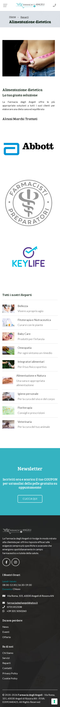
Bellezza (23, 306)
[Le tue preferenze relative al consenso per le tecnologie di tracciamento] (54, 701)
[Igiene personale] (8, 396)
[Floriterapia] (8, 410)
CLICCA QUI (30, 498)
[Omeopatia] (8, 350)
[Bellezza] (8, 308)
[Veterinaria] (8, 424)
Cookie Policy (9, 678)
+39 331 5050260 (16, 611)
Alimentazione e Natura (31, 375)
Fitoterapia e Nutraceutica (34, 320)
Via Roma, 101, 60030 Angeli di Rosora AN (30, 595)
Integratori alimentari (31, 361)
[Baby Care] (8, 336)
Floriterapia (25, 407)
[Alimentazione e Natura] (7, 380)
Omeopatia (25, 347)
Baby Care (24, 333)
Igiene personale (28, 393)
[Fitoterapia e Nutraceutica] (8, 322)
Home (12, 16)
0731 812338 (14, 606)
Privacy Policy (10, 673)
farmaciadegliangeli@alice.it (22, 602)
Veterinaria (25, 421)
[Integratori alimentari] (8, 364)
